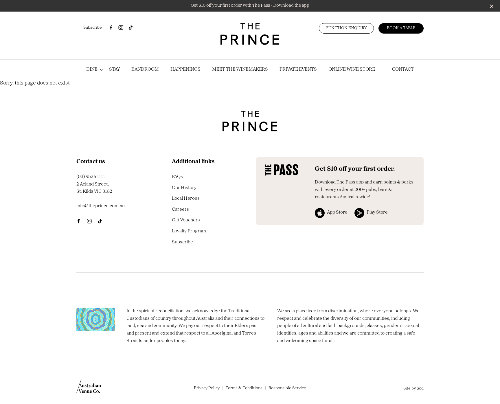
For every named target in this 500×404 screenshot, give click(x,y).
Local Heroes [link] (186, 198)
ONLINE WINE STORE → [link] (354, 69)
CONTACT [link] (403, 69)
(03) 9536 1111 (90, 177)
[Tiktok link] (130, 27)
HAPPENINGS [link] (185, 69)
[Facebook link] (110, 27)
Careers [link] (180, 209)
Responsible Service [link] (287, 388)
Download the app (291, 5)
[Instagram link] (120, 27)
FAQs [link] (177, 177)
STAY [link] (114, 69)
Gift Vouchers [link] (186, 220)
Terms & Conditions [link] (244, 388)
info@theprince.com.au (100, 206)
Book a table (401, 28)
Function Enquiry (346, 28)
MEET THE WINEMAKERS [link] (240, 69)
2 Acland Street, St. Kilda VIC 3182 (94, 188)
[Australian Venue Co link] (88, 388)
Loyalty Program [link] (189, 231)
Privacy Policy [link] (207, 388)
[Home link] (250, 34)
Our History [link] (184, 188)
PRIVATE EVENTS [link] (298, 69)
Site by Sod (413, 388)
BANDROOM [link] (145, 69)
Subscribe (92, 27)
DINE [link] (92, 69)
